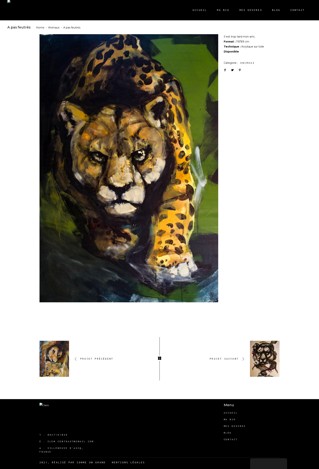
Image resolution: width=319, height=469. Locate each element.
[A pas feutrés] (129, 168)
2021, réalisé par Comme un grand (73, 462)
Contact (231, 439)
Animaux (53, 27)
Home (40, 27)
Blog (228, 432)
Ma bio (230, 419)
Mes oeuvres (235, 426)
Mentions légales (128, 462)
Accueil (231, 413)
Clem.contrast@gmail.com (71, 441)
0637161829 (58, 435)
